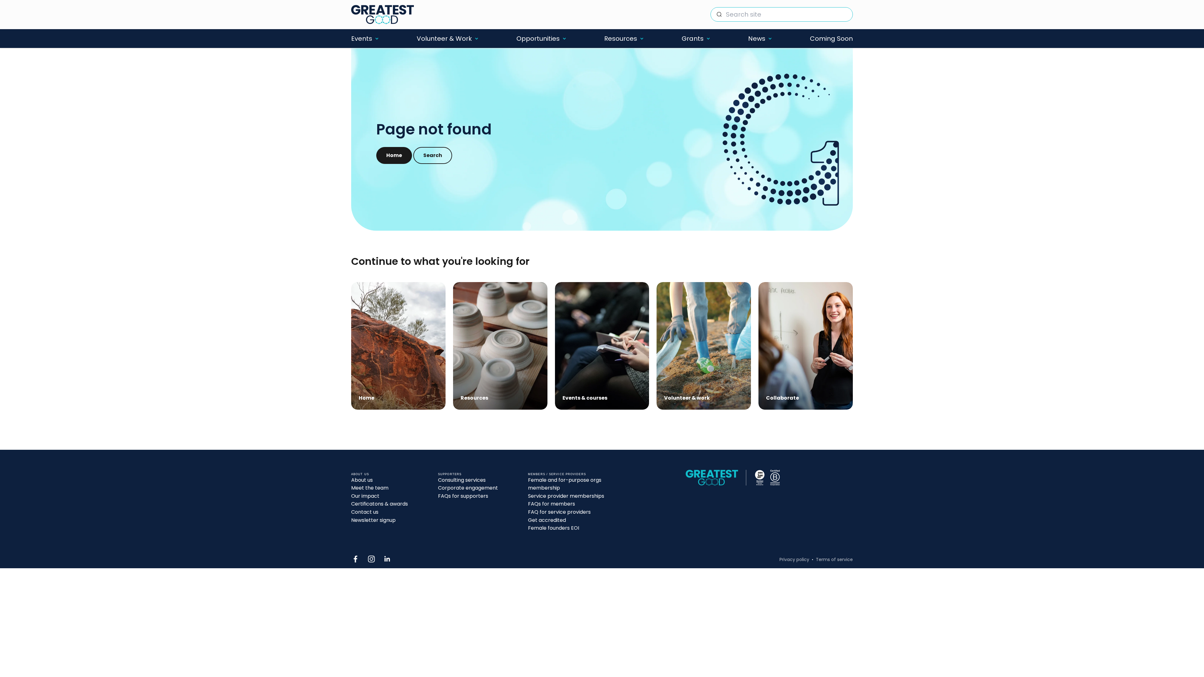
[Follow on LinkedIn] (387, 559)
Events (361, 38)
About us (362, 480)
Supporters (450, 474)
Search (432, 155)
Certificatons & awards (379, 503)
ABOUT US (360, 474)
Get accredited (547, 520)
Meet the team (369, 487)
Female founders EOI (553, 528)
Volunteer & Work (444, 38)
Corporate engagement (468, 487)
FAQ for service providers (559, 512)
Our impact (365, 496)
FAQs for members (551, 503)
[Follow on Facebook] (355, 559)
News (756, 38)
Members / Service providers (557, 474)
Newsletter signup (373, 520)
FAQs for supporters (463, 496)
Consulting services (462, 480)
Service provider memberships (566, 496)
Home (394, 155)
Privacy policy (794, 559)
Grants (693, 38)
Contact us (364, 512)
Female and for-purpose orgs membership (564, 484)
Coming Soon (831, 38)
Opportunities (538, 38)
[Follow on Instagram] (371, 559)
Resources (620, 38)
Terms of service (834, 559)
